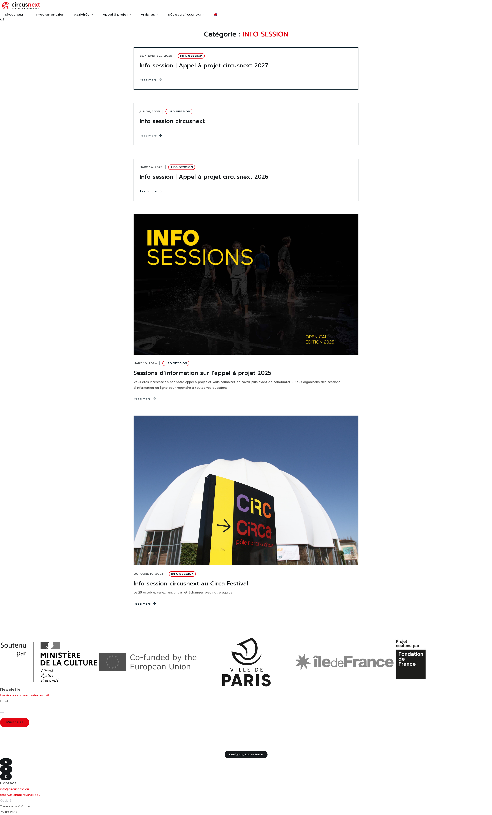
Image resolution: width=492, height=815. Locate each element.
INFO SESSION (191, 55)
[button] (246, 19)
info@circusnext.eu (14, 789)
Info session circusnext (172, 121)
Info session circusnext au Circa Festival (191, 583)
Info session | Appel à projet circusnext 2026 (204, 176)
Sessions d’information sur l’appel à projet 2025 (203, 373)
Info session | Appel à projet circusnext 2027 (204, 65)
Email (4, 701)
